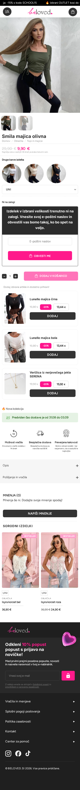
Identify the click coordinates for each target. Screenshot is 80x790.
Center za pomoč (17, 741)
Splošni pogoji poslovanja (22, 711)
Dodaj (52, 316)
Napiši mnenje (40, 513)
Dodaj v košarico (53, 276)
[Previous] (6, 65)
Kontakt (10, 731)
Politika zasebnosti (18, 721)
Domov (6, 140)
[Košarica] (73, 12)
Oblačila (18, 140)
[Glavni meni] (7, 11)
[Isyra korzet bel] (20, 560)
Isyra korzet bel (11, 602)
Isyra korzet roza (51, 602)
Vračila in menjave (18, 701)
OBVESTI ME (42, 256)
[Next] (73, 65)
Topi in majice (35, 140)
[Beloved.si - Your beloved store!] (40, 11)
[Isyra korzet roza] (59, 560)
